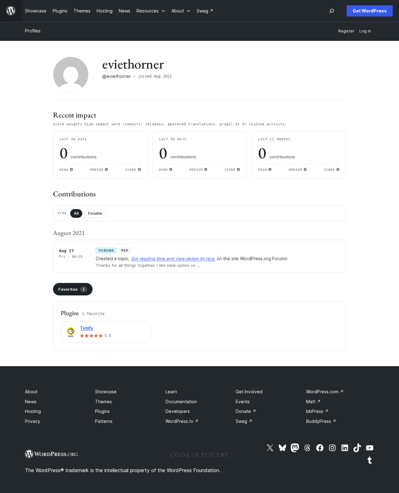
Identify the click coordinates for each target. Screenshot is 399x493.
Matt (313, 401)
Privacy (32, 421)
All (76, 213)
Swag (244, 421)
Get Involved (249, 391)
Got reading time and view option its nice (172, 258)
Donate (246, 411)
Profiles (33, 30)
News (30, 401)
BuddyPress (321, 421)
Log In (365, 31)
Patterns (104, 421)
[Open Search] (331, 11)
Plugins (102, 411)
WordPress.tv (182, 421)
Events (243, 401)
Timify (86, 328)
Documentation (181, 401)
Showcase (106, 391)
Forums (95, 213)
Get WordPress (370, 10)
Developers (178, 411)
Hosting (33, 411)
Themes (103, 401)
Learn (171, 391)
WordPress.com (325, 391)
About (31, 391)
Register (346, 31)
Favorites (71, 289)
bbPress (317, 411)
